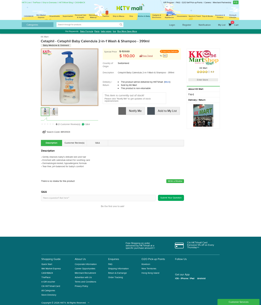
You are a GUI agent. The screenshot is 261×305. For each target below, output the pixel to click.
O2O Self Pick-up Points (192, 3)
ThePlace (36, 3)
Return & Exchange (117, 273)
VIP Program (168, 3)
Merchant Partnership (222, 3)
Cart (235, 23)
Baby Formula (86, 31)
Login (172, 24)
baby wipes (106, 31)
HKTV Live (26, 3)
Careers (207, 3)
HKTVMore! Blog (66, 3)
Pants (97, 31)
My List (222, 24)
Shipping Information (118, 269)
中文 (236, 2)
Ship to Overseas (49, 3)
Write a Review (175, 181)
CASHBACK (80, 3)
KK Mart (44, 36)
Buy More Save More (127, 31)
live (114, 31)
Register (186, 24)
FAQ (178, 3)
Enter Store (202, 79)
